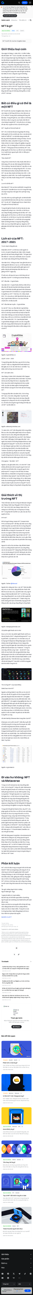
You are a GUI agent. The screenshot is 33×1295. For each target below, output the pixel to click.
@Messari (14, 583)
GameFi (22, 30)
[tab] (14, 20)
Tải (27, 1290)
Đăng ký (25, 2)
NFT (17, 30)
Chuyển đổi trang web (10, 15)
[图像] (16, 570)
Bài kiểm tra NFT (6, 917)
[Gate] (2, 2)
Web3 (13, 30)
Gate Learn (5, 20)
